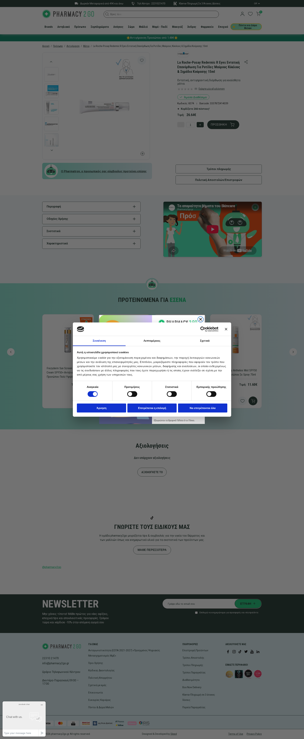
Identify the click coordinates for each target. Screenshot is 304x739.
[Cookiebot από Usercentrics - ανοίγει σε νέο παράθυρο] (203, 329)
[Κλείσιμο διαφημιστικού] (226, 329)
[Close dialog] (200, 319)
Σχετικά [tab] (205, 340)
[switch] (132, 394)
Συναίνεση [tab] (99, 340)
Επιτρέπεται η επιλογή (152, 408)
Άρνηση (101, 408)
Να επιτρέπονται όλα (203, 408)
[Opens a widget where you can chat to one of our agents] (24, 719)
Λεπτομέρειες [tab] (152, 340)
